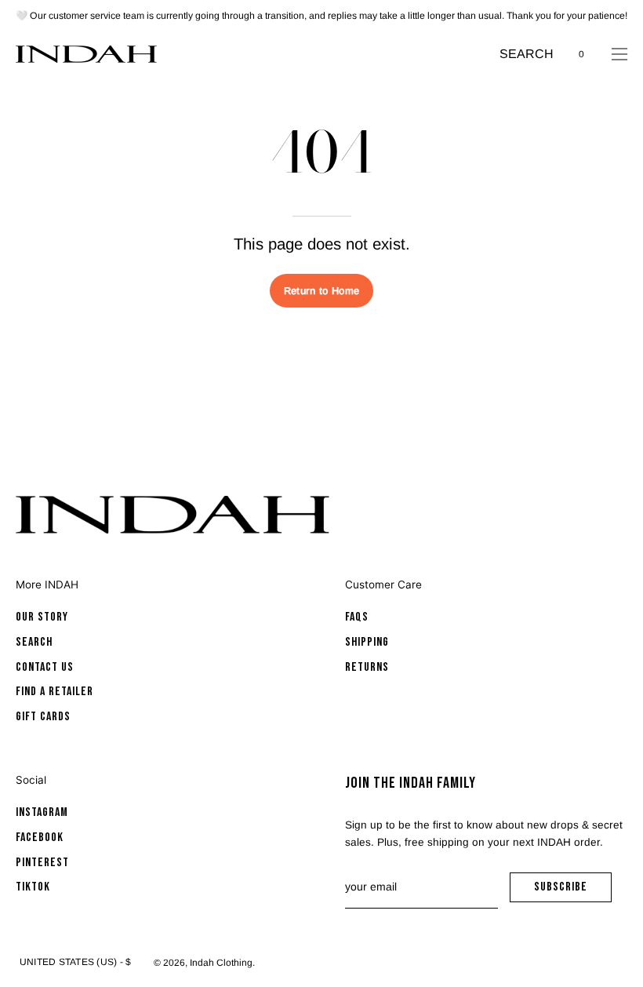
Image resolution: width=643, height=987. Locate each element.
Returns (367, 667)
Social (31, 780)
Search (34, 642)
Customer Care (383, 584)
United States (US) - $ (75, 961)
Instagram (42, 812)
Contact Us (45, 667)
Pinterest (42, 862)
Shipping (367, 642)
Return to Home (321, 291)
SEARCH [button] (527, 55)
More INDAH (47, 584)
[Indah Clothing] (86, 54)
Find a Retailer (54, 692)
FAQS (357, 617)
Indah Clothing (221, 962)
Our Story (42, 617)
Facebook (40, 837)
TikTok (33, 887)
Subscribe (573, 891)
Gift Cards (43, 716)
